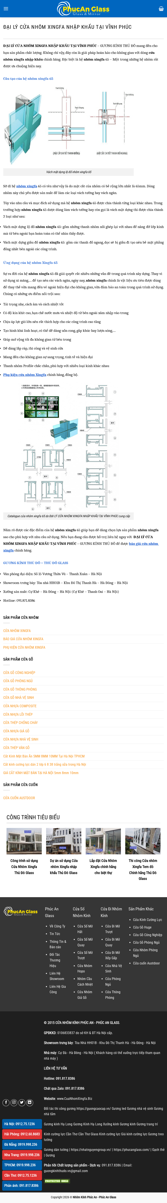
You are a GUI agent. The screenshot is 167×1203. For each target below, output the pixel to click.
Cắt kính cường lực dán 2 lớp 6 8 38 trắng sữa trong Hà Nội (44, 764)
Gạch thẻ (158, 1150)
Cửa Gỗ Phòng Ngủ (146, 942)
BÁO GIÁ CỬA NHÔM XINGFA (23, 639)
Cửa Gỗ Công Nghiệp (147, 935)
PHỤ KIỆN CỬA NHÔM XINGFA (24, 647)
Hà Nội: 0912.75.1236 (19, 1124)
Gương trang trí (147, 1124)
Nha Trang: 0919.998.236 (22, 1155)
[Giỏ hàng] (161, 8)
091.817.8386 (65, 1078)
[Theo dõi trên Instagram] (14, 1102)
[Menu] (5, 8)
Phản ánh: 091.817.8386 (21, 1186)
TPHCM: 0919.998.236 (20, 1165)
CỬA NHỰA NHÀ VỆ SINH (20, 739)
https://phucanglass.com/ (132, 1150)
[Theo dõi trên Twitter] (21, 1102)
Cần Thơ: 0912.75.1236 (20, 1175)
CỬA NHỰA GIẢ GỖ (16, 731)
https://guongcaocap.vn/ (94, 1109)
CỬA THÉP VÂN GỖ (16, 748)
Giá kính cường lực (134, 1134)
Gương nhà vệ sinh (140, 1109)
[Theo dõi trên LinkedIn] (29, 1102)
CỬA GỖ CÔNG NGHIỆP (19, 673)
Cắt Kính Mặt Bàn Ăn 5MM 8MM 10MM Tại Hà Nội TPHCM (44, 756)
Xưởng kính (111, 1124)
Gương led (119, 1109)
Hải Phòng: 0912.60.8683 (22, 1134)
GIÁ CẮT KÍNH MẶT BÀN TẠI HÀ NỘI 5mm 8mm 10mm (40, 773)
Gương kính (128, 1124)
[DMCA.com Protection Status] (57, 1181)
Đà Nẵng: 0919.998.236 (20, 1144)
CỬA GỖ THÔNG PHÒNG (20, 689)
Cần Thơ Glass (88, 1134)
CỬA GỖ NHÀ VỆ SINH (18, 698)
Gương (50, 1155)
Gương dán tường (56, 1150)
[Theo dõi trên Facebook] (6, 1102)
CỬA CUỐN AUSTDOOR (19, 798)
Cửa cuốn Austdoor (146, 963)
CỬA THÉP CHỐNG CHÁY (20, 723)
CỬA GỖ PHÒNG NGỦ (18, 681)
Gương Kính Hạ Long (87, 1124)
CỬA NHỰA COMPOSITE (20, 706)
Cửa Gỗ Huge (142, 927)
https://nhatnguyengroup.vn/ (91, 1150)
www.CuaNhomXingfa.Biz (74, 1099)
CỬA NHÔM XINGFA (17, 631)
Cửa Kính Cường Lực (147, 920)
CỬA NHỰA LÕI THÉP (18, 714)
